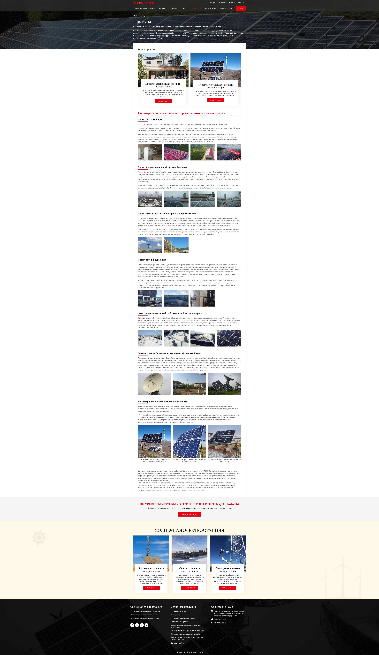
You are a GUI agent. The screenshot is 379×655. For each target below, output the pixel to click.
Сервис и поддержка (209, 8)
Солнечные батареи (178, 611)
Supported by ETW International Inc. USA (189, 652)
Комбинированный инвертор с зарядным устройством (186, 626)
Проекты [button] (194, 8)
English (213, 2)
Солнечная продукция (184, 606)
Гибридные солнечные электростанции (228, 569)
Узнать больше (163, 101)
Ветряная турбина (177, 643)
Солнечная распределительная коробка (185, 634)
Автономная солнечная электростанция (151, 569)
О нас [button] (184, 8)
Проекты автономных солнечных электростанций (163, 85)
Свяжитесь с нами (226, 8)
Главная (138, 16)
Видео (240, 8)
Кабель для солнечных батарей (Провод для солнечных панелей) (187, 638)
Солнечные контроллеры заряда (183, 618)
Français (233, 2)
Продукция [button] (162, 8)
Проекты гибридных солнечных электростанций (215, 86)
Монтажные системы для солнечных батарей (187, 631)
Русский (223, 2)
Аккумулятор (175, 615)
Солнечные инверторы (179, 622)
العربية (242, 2)
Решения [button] (174, 8)
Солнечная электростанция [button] (144, 8)
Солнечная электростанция (146, 606)
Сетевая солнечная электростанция (189, 569)
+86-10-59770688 (220, 623)
